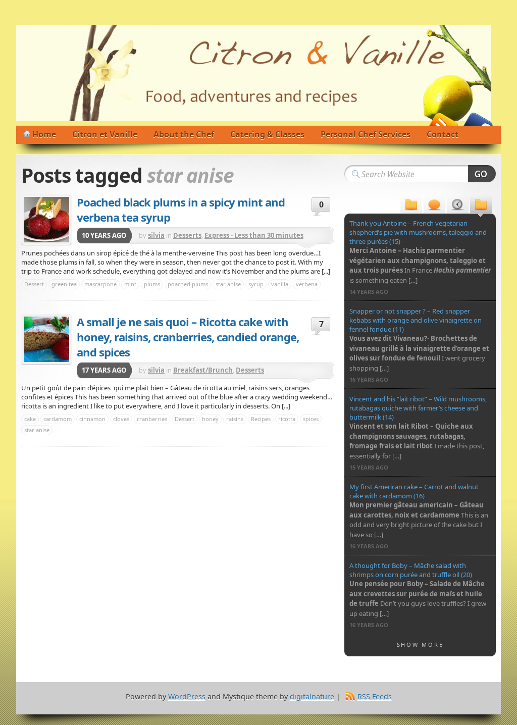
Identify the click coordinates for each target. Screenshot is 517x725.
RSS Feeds (374, 696)
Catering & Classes (267, 134)
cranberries (152, 419)
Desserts (187, 235)
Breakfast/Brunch (203, 370)
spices (311, 419)
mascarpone (100, 284)
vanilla (279, 284)
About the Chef (183, 134)
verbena (307, 284)
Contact (442, 134)
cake (30, 419)
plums (152, 284)
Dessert (34, 284)
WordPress (186, 696)
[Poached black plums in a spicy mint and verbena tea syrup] (46, 219)
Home (44, 134)
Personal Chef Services (365, 134)
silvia (156, 235)
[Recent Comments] (434, 206)
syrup (256, 284)
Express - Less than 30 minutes (253, 235)
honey (210, 419)
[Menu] (411, 206)
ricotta (286, 419)
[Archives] (458, 206)
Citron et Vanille (104, 134)
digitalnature (312, 696)
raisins (234, 419)
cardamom (57, 419)
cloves (121, 419)
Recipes (261, 419)
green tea (64, 284)
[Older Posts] (481, 206)
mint (130, 284)
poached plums (188, 284)
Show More (420, 644)
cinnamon (92, 419)
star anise (228, 284)
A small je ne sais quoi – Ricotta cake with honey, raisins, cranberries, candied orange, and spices (188, 336)
